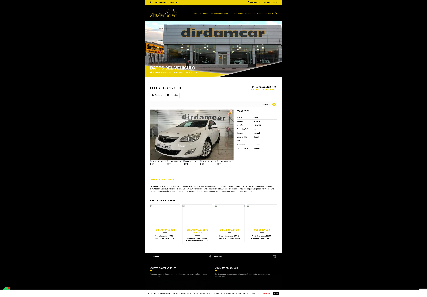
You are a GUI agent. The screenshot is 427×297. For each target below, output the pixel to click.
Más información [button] (264, 293)
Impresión (174, 95)
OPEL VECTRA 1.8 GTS (230, 230)
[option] (192, 135)
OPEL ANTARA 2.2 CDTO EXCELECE (197, 231)
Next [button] (229, 135)
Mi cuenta (273, 2)
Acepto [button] (276, 293)
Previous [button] (155, 135)
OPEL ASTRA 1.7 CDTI (165, 230)
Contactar (158, 95)
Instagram (218, 257)
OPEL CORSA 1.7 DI (261, 230)
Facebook (155, 257)
